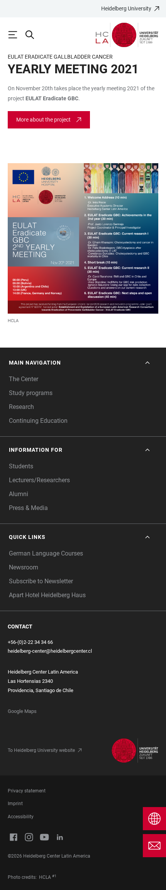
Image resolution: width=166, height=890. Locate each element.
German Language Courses (46, 553)
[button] (80, 363)
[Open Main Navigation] (16, 35)
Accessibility (21, 816)
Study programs (31, 393)
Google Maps (22, 711)
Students (21, 466)
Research (21, 406)
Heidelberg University (126, 8)
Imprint (15, 803)
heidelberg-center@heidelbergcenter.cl (50, 651)
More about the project (43, 120)
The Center (23, 379)
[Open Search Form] (33, 35)
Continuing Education (38, 420)
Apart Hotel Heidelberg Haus (47, 595)
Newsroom (23, 567)
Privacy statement (27, 791)
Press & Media (28, 508)
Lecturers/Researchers (39, 480)
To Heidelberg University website (41, 750)
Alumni (18, 494)
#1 (54, 876)
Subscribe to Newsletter (41, 581)
